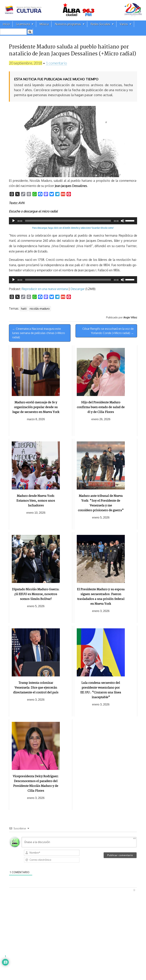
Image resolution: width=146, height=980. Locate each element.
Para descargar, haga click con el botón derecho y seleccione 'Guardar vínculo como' (73, 227)
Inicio (6, 24)
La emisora (23, 24)
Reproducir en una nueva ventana (45, 289)
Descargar (78, 289)
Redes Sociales (100, 24)
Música (44, 24)
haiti (24, 308)
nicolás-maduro (40, 308)
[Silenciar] (122, 221)
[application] (73, 220)
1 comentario (56, 63)
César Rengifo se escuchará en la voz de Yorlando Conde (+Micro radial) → (108, 331)
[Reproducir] (13, 221)
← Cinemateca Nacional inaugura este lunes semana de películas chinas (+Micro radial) (38, 333)
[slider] (130, 220)
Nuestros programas (68, 24)
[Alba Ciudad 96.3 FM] (73, 10)
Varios (124, 24)
